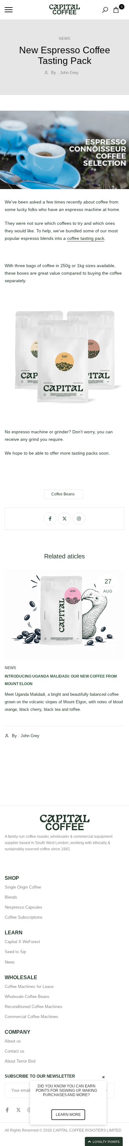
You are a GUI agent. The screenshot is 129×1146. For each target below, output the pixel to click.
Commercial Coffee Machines (31, 1016)
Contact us (14, 1051)
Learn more (68, 1114)
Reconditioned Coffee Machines (33, 1006)
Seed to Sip (15, 951)
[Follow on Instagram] (79, 518)
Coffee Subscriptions (24, 917)
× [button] (103, 1077)
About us (13, 1041)
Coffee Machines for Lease (29, 986)
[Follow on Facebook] (50, 518)
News (64, 38)
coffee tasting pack (85, 238)
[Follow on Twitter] (64, 518)
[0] (116, 9)
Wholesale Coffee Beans (27, 996)
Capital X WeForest (22, 941)
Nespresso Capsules (23, 907)
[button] (76, 1141)
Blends (11, 897)
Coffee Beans (63, 494)
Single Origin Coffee (23, 887)
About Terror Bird (20, 1061)
